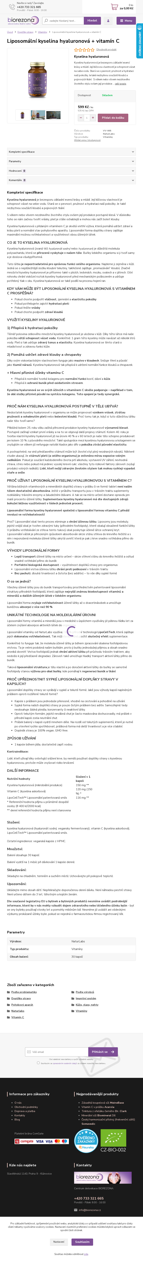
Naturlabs (17, 1011)
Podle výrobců (85, 992)
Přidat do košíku (113, 118)
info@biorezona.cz (90, 1210)
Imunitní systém (86, 998)
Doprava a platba (25, 1111)
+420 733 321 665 (29, 7)
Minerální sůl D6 (98, 1115)
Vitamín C (17, 1017)
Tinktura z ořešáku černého (104, 1111)
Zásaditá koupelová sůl (103, 1103)
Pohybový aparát (22, 1005)
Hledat (92, 20)
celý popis (120, 83)
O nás (18, 1103)
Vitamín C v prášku (98, 1107)
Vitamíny (42, 32)
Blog (17, 1119)
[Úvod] (23, 21)
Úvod (10, 32)
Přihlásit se (100, 1052)
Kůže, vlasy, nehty (87, 1005)
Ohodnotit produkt (106, 49)
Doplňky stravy (25, 32)
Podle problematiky (24, 992)
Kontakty (20, 1115)
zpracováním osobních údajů (65, 1063)
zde (86, 1254)
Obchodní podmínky (26, 1107)
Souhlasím (82, 1242)
